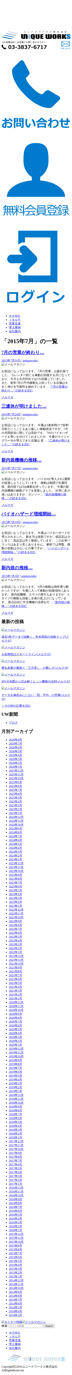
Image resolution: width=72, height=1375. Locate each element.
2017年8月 (15, 1156)
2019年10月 (16, 1056)
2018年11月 (16, 1098)
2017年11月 (16, 1145)
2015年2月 (15, 1272)
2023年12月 (16, 863)
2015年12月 (16, 1234)
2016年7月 (15, 1207)
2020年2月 (15, 1041)
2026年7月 (15, 743)
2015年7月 (15, 1253)
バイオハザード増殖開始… (28, 513)
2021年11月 (16, 959)
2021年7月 (15, 975)
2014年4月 (15, 1311)
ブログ (13, 722)
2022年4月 (15, 940)
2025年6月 (15, 793)
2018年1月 (15, 1137)
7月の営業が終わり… (22, 352)
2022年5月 (15, 936)
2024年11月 (16, 820)
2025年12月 (16, 770)
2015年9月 (15, 1245)
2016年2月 (15, 1226)
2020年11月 (16, 1006)
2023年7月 (15, 882)
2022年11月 (16, 913)
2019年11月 (16, 1052)
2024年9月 (15, 828)
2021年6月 (15, 979)
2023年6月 (15, 886)
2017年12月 (16, 1141)
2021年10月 (16, 963)
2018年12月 (16, 1095)
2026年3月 (15, 759)
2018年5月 (15, 1122)
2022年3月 (15, 944)
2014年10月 (16, 1288)
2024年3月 (15, 851)
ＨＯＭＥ (15, 315)
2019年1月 (15, 1091)
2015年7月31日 (11, 360)
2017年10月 (16, 1149)
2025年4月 (15, 801)
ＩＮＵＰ (15, 319)
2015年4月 (15, 1265)
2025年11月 (16, 774)
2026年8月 (15, 739)
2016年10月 (16, 1195)
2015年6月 (15, 1257)
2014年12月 (16, 1280)
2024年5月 (15, 844)
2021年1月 (15, 998)
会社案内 (15, 331)
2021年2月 (15, 994)
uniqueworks (30, 360)
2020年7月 (15, 1021)
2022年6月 (15, 932)
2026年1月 (15, 766)
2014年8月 (15, 1295)
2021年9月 (15, 967)
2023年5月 (15, 890)
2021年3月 (15, 990)
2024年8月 (15, 832)
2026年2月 (15, 762)
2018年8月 (15, 1110)
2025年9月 (15, 782)
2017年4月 (15, 1172)
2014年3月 (15, 1315)
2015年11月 (16, 1237)
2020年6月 (15, 1025)
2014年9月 (15, 1292)
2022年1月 (15, 952)
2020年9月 (15, 1013)
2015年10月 (16, 1241)
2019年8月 (15, 1064)
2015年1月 (15, 1276)
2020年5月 (15, 1029)
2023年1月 (15, 905)
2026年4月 (15, 755)
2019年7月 (15, 1068)
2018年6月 (15, 1118)
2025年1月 (15, 813)
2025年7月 (15, 789)
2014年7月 (15, 1299)
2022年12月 (16, 909)
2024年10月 (16, 824)
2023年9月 (15, 874)
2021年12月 (16, 956)
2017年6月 (15, 1164)
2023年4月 (15, 894)
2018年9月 (15, 1106)
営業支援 (15, 323)
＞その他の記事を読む (16, 705)
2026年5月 (15, 751)
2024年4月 (15, 847)
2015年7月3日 (10, 576)
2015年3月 (15, 1268)
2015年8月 (15, 1249)
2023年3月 (15, 898)
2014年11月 (16, 1284)
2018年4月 (15, 1125)
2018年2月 (15, 1133)
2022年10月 (16, 917)
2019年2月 (15, 1087)
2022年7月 (15, 929)
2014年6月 (15, 1303)
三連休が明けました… (24, 406)
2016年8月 (15, 1203)
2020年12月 (16, 1002)
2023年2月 (15, 901)
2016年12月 (16, 1187)
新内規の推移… (17, 567)
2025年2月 (15, 809)
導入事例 (15, 327)
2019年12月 (16, 1048)
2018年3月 (15, 1129)
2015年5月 (15, 1261)
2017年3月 (15, 1176)
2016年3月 (15, 1222)
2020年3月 (15, 1037)
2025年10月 (16, 778)
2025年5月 (15, 797)
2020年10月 (16, 1010)
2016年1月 (15, 1230)
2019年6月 (15, 1071)
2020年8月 (15, 1017)
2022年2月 (15, 948)
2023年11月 (16, 867)
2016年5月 (15, 1214)
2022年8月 (15, 925)
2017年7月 (15, 1160)
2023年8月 (15, 878)
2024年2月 (15, 855)
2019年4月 (15, 1079)
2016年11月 (16, 1191)
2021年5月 (15, 983)
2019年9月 (15, 1060)
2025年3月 (15, 805)
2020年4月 (15, 1033)
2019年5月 (15, 1075)
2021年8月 (15, 971)
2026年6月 (15, 747)
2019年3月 (15, 1083)
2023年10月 (16, 871)
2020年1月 (15, 1044)
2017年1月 (15, 1183)
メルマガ (7, 397)
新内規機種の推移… (21, 460)
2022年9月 (15, 921)
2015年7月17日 (11, 468)
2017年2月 (15, 1180)
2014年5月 (15, 1307)
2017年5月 (15, 1168)
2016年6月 (15, 1210)
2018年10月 (16, 1102)
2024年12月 (16, 817)
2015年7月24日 (11, 414)
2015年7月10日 (11, 522)
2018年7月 (15, 1114)
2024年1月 (15, 859)
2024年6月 (15, 840)
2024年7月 (15, 836)
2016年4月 (15, 1218)
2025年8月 (15, 786)
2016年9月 (15, 1199)
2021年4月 (15, 986)
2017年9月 (15, 1153)
